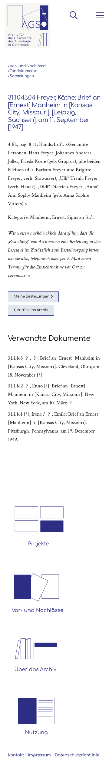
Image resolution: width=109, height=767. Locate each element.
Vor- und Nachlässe (28, 66)
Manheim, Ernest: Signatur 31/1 (62, 217)
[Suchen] (73, 15)
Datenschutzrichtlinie (77, 755)
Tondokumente (23, 71)
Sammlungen (22, 76)
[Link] (28, 25)
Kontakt (16, 755)
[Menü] (98, 15)
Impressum (39, 755)
